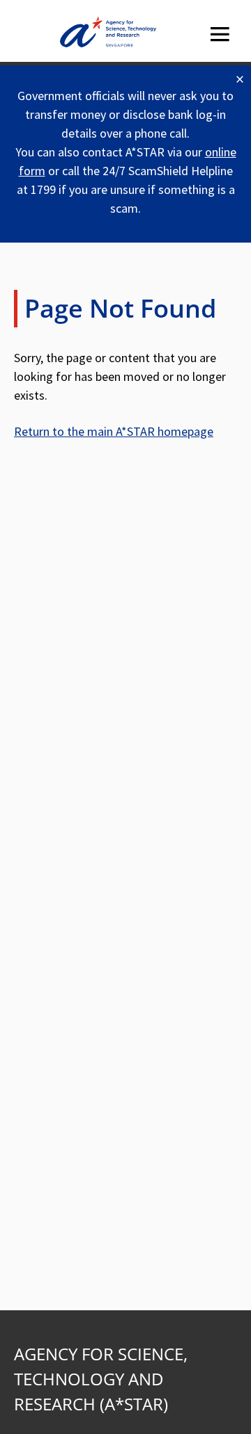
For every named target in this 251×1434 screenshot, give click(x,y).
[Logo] (108, 34)
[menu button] (220, 34)
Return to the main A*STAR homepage (113, 431)
